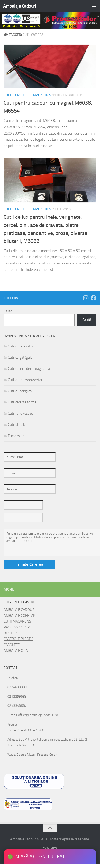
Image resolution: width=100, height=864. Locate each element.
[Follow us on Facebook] (93, 298)
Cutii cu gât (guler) (21, 357)
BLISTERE (11, 633)
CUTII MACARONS (17, 621)
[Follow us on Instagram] (86, 298)
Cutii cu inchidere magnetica (27, 95)
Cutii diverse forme (22, 402)
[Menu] (94, 6)
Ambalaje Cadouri (19, 6)
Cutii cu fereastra (20, 346)
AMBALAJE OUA (16, 650)
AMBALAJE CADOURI (19, 610)
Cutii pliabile (17, 424)
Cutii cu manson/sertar (25, 380)
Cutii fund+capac (20, 413)
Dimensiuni (16, 436)
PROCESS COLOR (17, 627)
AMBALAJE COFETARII (20, 615)
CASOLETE (12, 645)
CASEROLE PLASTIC (18, 639)
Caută (8, 311)
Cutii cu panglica (20, 391)
